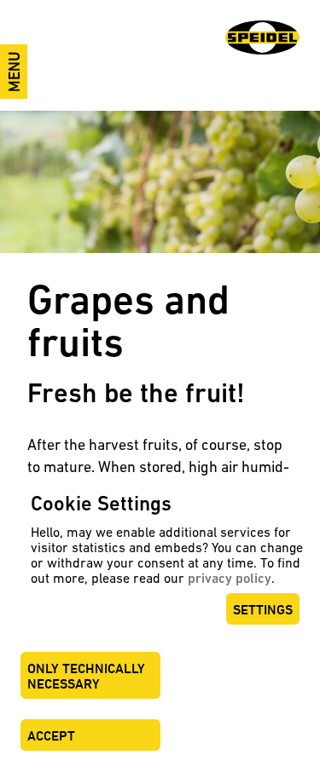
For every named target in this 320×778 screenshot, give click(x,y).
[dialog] (160, 627)
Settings (263, 610)
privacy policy (229, 578)
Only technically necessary (86, 676)
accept (51, 736)
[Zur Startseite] (262, 37)
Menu (14, 71)
